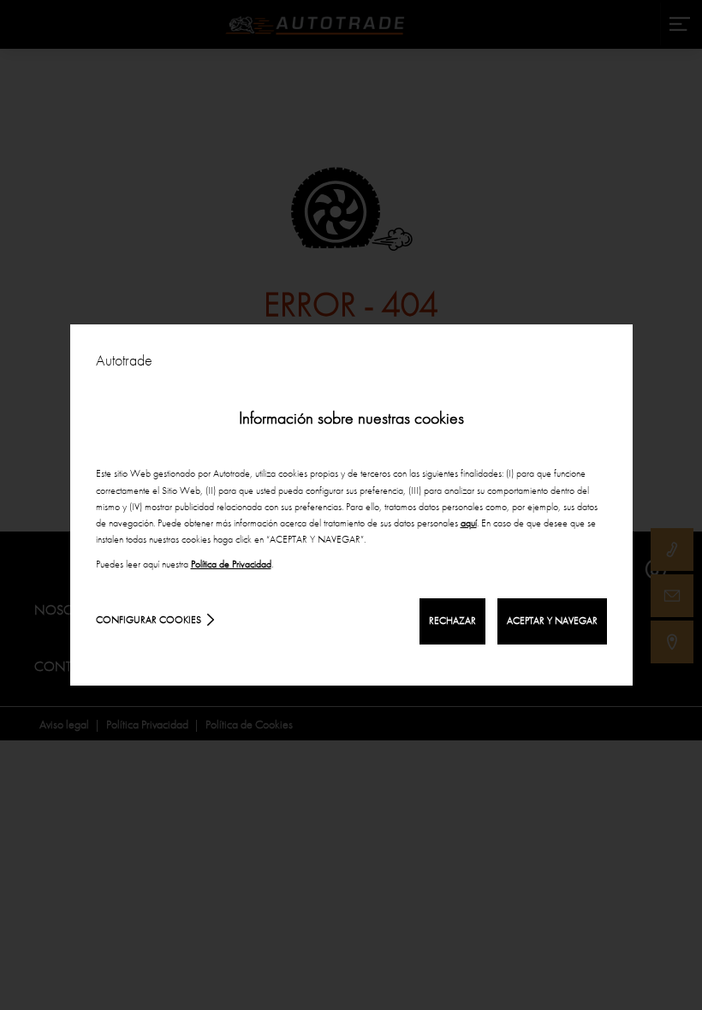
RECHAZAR (452, 620)
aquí (469, 523)
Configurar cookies (148, 620)
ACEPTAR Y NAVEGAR (552, 620)
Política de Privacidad (231, 564)
